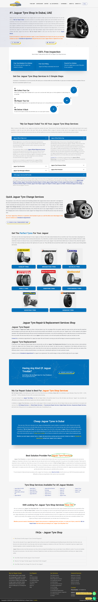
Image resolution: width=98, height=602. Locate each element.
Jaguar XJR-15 (48, 493)
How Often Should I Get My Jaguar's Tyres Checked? (27, 557)
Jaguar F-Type (78, 490)
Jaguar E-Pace (78, 488)
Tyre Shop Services (54, 575)
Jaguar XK (62, 493)
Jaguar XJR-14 (48, 491)
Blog (31, 587)
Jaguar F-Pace (63, 495)
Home (31, 575)
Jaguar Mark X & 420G (19, 488)
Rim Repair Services (54, 577)
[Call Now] (94, 598)
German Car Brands (75, 583)
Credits (35, 600)
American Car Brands (76, 577)
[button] (85, 4)
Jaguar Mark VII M (33, 491)
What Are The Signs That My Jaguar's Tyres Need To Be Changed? (30, 561)
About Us (32, 585)
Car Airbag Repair (54, 588)
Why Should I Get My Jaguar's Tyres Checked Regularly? (28, 538)
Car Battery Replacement (55, 585)
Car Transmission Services (56, 583)
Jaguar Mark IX (17, 495)
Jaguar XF (62, 491)
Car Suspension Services (55, 580)
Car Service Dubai (34, 577)
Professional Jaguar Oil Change (74, 183)
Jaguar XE (62, 490)
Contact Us (53, 157)
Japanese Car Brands (75, 575)
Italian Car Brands (75, 580)
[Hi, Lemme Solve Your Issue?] (94, 593)
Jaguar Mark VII (33, 490)
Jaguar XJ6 (77, 491)
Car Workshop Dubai (34, 580)
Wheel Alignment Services (56, 578)
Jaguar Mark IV (48, 495)
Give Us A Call (55, 472)
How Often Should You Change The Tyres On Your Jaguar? (29, 564)
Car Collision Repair (54, 593)
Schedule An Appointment (25, 38)
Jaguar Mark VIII (33, 493)
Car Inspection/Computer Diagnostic (58, 592)
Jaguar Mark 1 (33, 488)
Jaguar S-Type (17, 490)
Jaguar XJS (62, 488)
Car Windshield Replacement (56, 590)
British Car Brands (75, 582)
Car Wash (52, 595)
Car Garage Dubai (34, 578)
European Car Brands (76, 578)
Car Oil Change (53, 587)
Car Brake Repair (54, 582)
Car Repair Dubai (33, 582)
